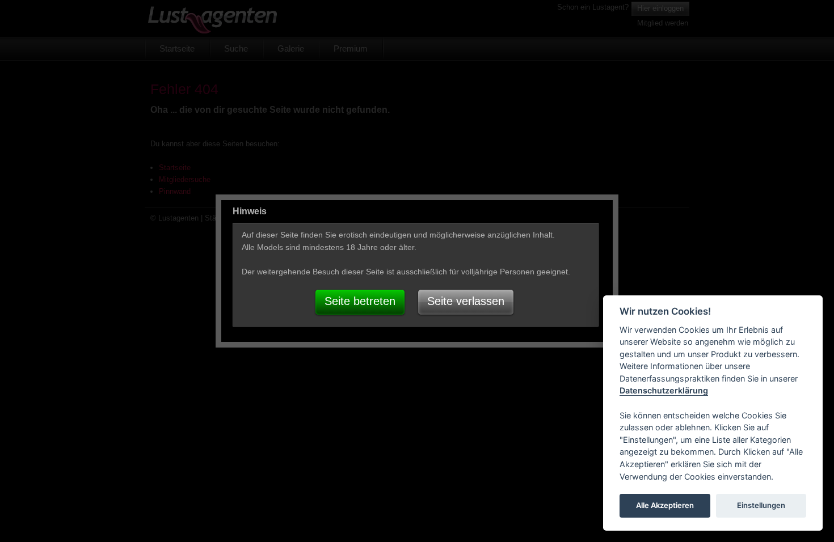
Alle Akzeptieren (665, 505)
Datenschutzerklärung (664, 391)
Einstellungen (761, 505)
